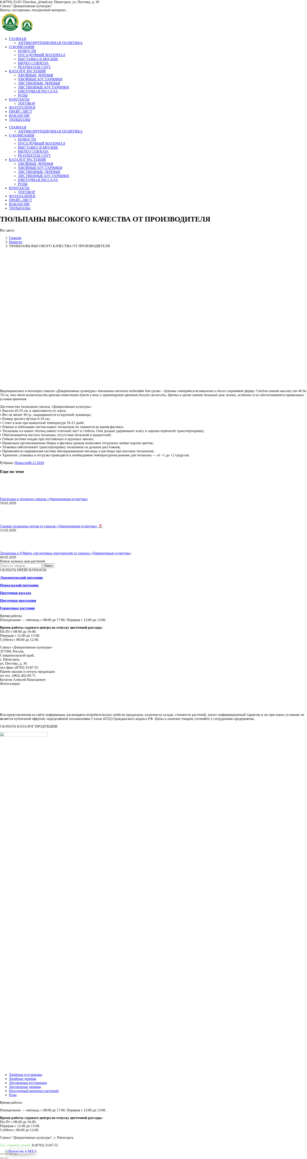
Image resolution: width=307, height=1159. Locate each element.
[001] (11, 707)
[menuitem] (17, 39)
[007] (146, 707)
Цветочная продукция (18, 600)
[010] (213, 707)
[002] (33, 707)
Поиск (48, 565)
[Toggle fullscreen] (11, 1154)
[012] (258, 707)
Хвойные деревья (22, 1079)
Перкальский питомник (19, 585)
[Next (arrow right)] (6, 1158)
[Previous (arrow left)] (2, 1158)
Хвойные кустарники (25, 1075)
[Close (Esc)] (2, 1154)
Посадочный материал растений (34, 1091)
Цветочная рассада (15, 593)
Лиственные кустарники (28, 1083)
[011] (236, 707)
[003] (56, 707)
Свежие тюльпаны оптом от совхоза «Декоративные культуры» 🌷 (51, 526)
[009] (191, 707)
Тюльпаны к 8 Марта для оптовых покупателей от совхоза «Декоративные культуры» (65, 553)
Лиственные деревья (25, 1087)
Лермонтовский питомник (21, 578)
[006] (123, 707)
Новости (21, 463)
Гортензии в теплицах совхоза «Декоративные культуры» (44, 499)
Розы (13, 1095)
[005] (101, 707)
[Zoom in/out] (15, 1154)
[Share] (6, 1154)
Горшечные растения (17, 608)
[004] (78, 707)
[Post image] (12, 495)
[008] (168, 707)
